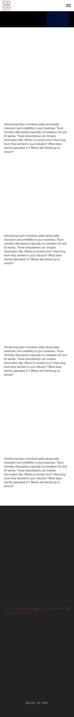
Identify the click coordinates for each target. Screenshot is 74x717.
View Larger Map (19, 608)
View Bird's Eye (18, 613)
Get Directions (53, 608)
